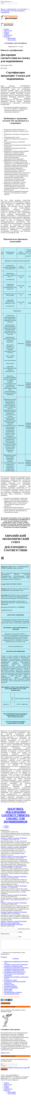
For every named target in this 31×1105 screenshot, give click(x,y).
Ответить (3, 838)
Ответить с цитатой (13, 838)
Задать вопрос (12, 40)
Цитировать (23, 838)
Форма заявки (12, 38)
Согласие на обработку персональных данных (14, 1067)
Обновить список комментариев (10, 923)
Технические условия (10, 980)
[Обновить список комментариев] (9, 830)
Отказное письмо (9, 984)
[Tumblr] (11, 1000)
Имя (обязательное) (24, 929)
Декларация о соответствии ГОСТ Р (14, 972)
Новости (6, 32)
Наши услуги (8, 30)
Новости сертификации (11, 987)
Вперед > (7, 827)
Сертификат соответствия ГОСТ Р (14, 970)
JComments (15, 958)
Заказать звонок (5, 1003)
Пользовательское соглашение (13, 992)
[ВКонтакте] (2, 1000)
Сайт (19, 936)
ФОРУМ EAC (8, 35)
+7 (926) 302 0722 (11, 9)
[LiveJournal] (9, 1000)
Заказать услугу (5, 1052)
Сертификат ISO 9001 (10, 986)
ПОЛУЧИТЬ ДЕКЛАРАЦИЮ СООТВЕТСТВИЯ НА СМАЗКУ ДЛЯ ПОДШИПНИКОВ (15, 815)
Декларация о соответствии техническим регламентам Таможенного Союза (16, 968)
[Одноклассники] (4, 1000)
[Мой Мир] (7, 1000)
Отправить (4, 957)
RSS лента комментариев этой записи (12, 924)
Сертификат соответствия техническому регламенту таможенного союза (16, 965)
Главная (6, 29)
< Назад (6, 826)
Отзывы (6, 33)
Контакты (7, 36)
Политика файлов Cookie (11, 994)
